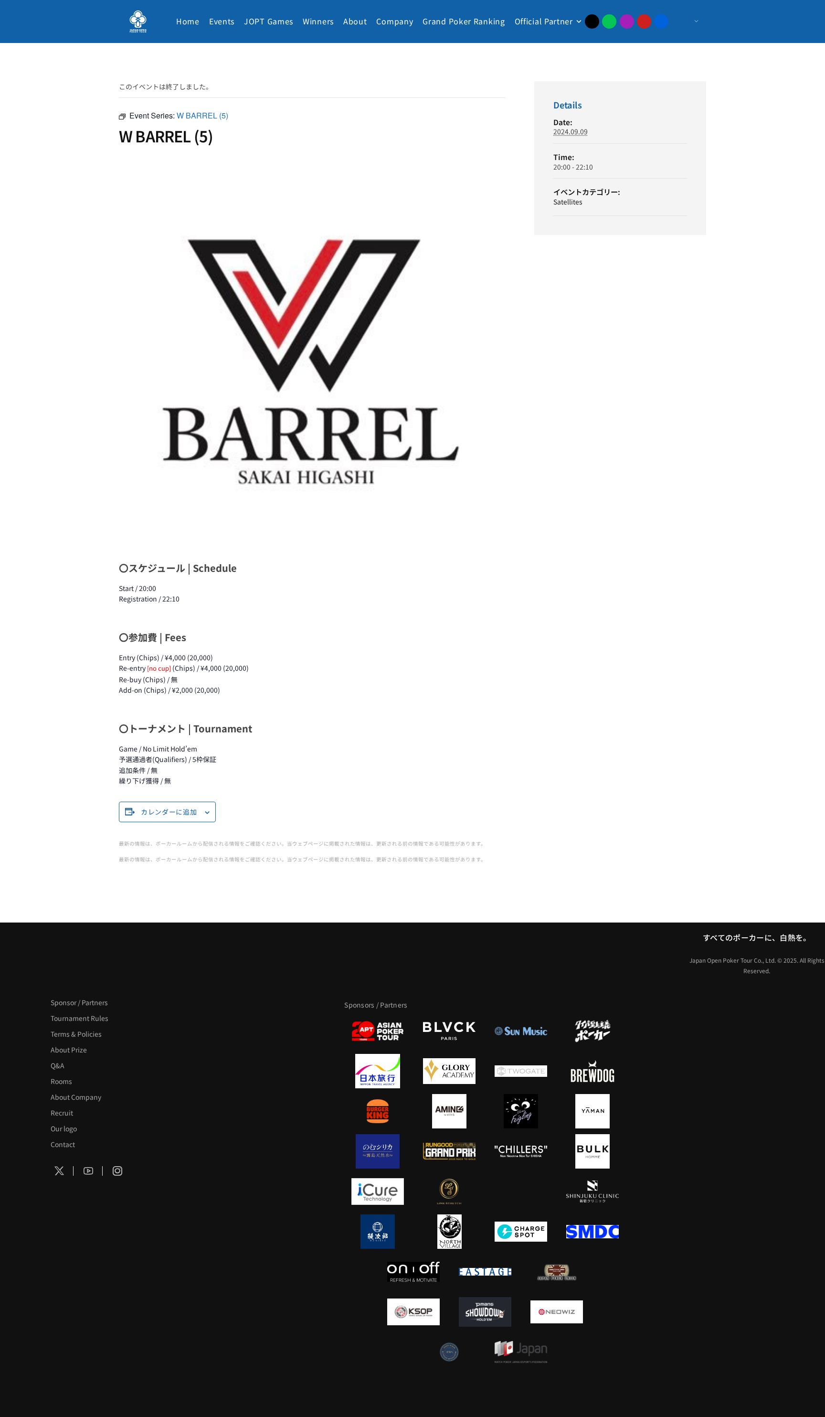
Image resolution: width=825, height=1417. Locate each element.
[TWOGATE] (520, 1071)
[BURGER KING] (377, 1111)
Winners (318, 21)
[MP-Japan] (520, 1352)
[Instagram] (627, 21)
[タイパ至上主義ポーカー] (592, 1031)
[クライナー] (520, 1111)
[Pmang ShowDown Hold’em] (485, 1312)
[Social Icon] (59, 1171)
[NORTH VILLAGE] (449, 1231)
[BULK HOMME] (592, 1151)
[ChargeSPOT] (520, 1231)
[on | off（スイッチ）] (413, 1271)
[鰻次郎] (377, 1231)
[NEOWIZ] (556, 1312)
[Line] (609, 21)
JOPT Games (268, 21)
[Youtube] (644, 21)
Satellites (567, 201)
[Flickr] (661, 21)
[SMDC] (592, 1231)
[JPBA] (449, 1352)
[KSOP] (413, 1312)
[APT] (377, 1031)
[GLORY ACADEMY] (449, 1071)
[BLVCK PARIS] (449, 1031)
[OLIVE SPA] (520, 1191)
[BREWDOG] (592, 1071)
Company (394, 21)
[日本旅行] (377, 1071)
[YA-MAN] (592, 1111)
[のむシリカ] (377, 1151)
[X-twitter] (592, 21)
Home (188, 21)
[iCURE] (377, 1191)
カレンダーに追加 (169, 811)
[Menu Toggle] (686, 21)
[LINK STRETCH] (449, 1191)
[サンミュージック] (520, 1031)
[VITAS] (449, 1111)
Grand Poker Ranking (464, 21)
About (355, 21)
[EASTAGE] (485, 1271)
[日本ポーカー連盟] (556, 1271)
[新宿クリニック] (592, 1191)
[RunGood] (449, 1151)
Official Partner (544, 21)
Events (221, 21)
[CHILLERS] (520, 1151)
